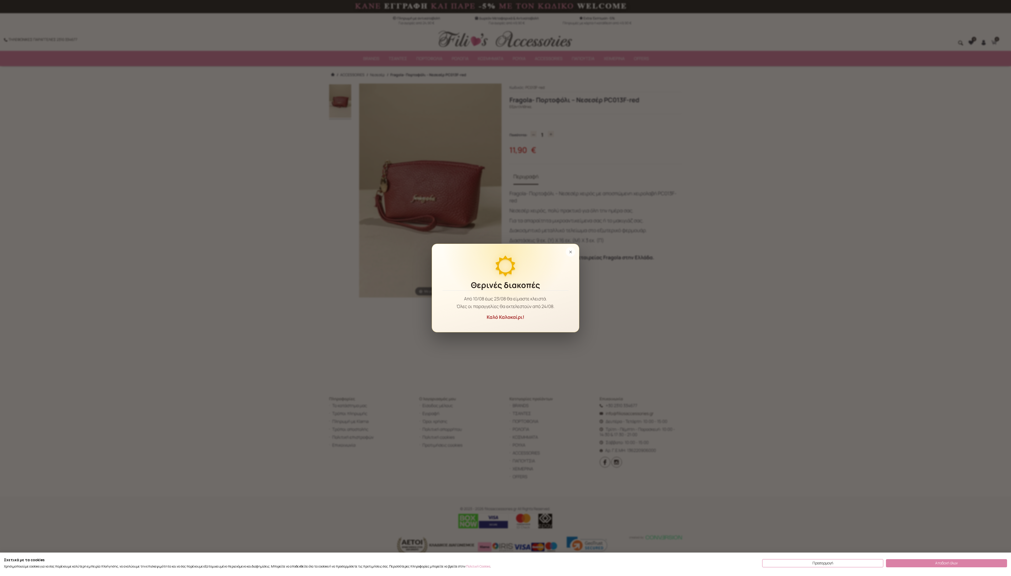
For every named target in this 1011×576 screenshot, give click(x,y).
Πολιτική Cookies (478, 566)
